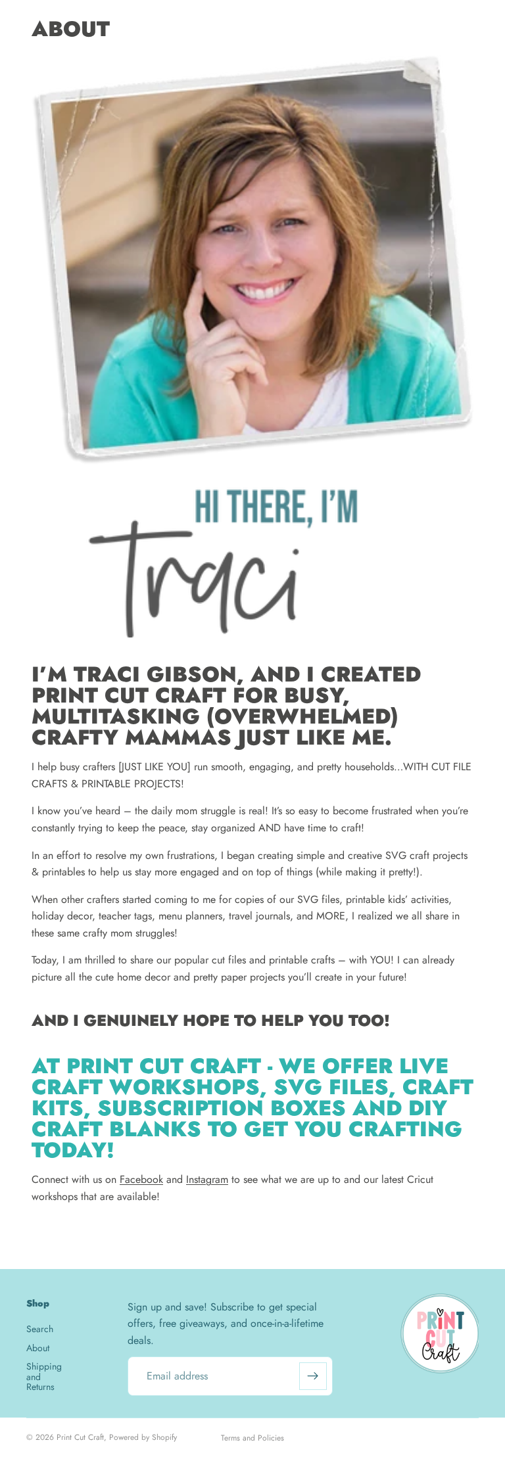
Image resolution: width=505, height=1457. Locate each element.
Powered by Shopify (143, 1437)
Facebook (141, 1179)
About (37, 1347)
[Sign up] (313, 1376)
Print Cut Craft (80, 1437)
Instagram (207, 1179)
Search (39, 1328)
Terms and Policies (252, 1438)
